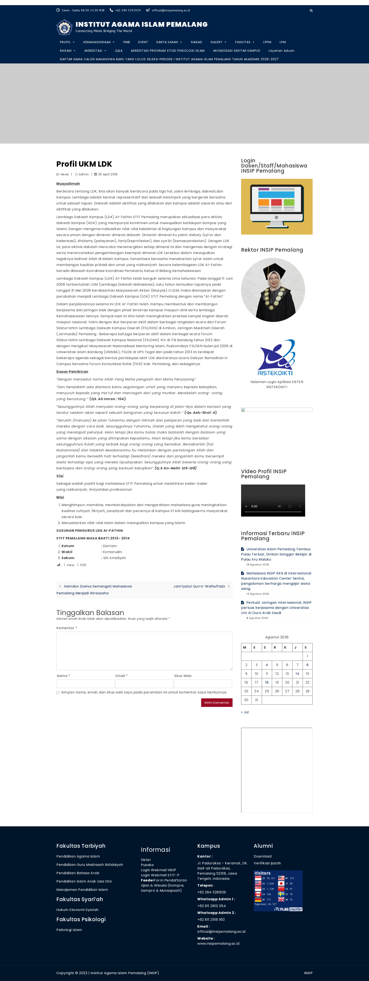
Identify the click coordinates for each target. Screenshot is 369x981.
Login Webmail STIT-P (160, 875)
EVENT (143, 42)
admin (84, 174)
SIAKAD (196, 42)
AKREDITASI (93, 50)
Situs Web (183, 675)
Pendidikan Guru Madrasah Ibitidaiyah (89, 864)
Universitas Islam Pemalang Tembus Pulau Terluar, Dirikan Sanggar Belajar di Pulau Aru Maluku (276, 554)
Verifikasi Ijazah (267, 863)
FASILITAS (242, 42)
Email (122, 675)
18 (267, 682)
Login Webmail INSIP (158, 870)
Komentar (66, 628)
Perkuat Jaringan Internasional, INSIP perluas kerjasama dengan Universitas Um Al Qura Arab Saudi (276, 607)
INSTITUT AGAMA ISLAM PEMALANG (142, 24)
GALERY (217, 42)
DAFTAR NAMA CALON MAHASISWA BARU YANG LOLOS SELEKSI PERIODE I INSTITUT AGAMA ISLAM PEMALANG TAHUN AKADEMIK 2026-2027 (169, 59)
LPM (283, 42)
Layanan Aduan (281, 50)
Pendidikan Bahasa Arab (77, 873)
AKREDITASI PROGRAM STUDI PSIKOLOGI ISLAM (168, 50)
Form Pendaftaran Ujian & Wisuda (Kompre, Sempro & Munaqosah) (164, 885)
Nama (63, 675)
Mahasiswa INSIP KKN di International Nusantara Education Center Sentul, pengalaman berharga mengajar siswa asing (276, 581)
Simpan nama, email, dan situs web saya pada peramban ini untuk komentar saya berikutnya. (144, 692)
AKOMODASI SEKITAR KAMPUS (236, 50)
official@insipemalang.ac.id (171, 10)
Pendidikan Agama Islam (78, 856)
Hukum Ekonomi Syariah (77, 909)
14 (297, 673)
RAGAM (66, 50)
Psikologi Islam (69, 929)
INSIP (308, 973)
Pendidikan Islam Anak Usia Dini (84, 881)
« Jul (245, 712)
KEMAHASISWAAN (97, 42)
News (65, 174)
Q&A (119, 50)
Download (263, 856)
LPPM (267, 42)
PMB (126, 42)
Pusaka (147, 864)
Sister (146, 859)
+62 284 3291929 (128, 10)
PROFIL (65, 42)
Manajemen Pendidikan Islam (82, 889)
